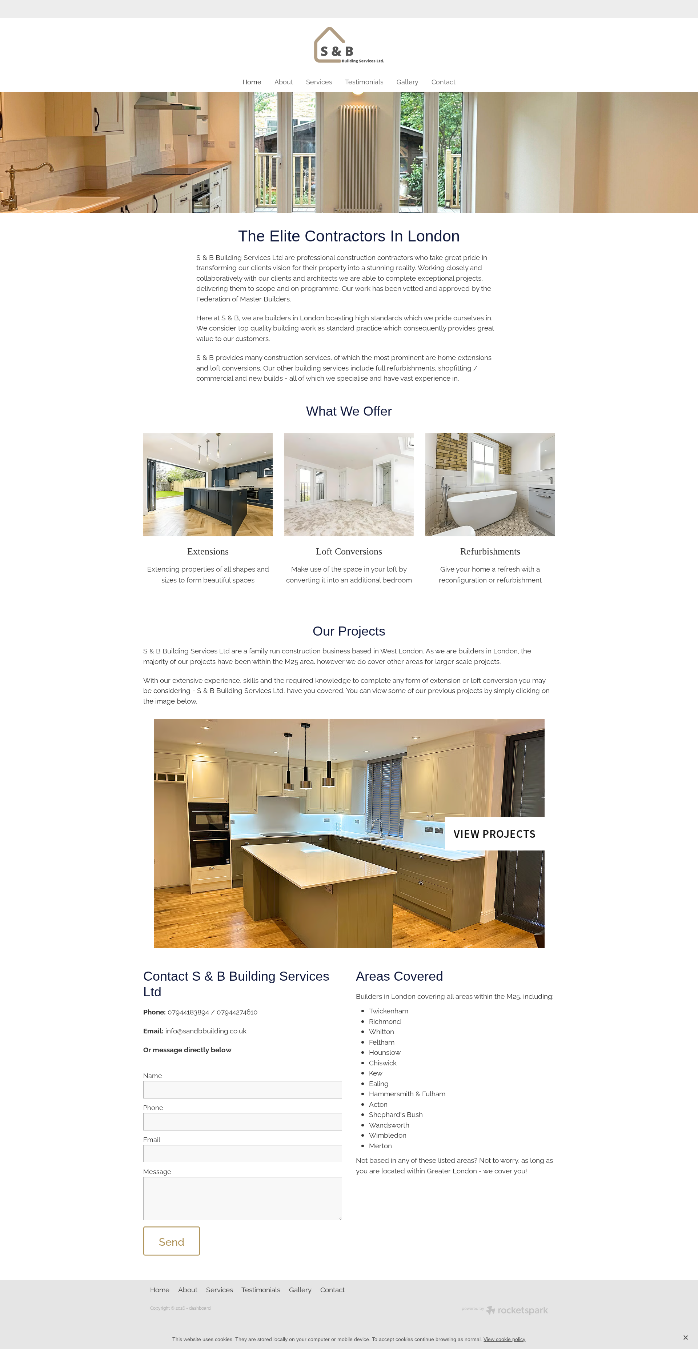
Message (157, 1171)
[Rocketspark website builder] (505, 1311)
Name (152, 1075)
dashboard (199, 1308)
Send (171, 1241)
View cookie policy (504, 1339)
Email (151, 1139)
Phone (153, 1107)
